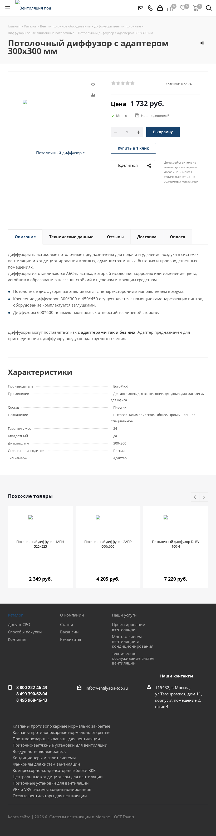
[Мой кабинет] (160, 8)
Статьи (66, 624)
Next (203, 497)
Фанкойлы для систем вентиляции (46, 764)
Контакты (17, 639)
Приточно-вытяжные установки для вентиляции (60, 745)
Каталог (15, 615)
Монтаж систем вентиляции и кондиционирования (132, 641)
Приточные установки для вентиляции (51, 783)
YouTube (204, 817)
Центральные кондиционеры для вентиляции (58, 776)
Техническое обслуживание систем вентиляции (133, 658)
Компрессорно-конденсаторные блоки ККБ (54, 770)
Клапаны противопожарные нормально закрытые (61, 726)
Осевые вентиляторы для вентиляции (50, 795)
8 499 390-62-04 (31, 694)
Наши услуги (124, 615)
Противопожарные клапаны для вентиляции (56, 738)
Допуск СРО (19, 624)
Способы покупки (25, 631)
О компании (72, 615)
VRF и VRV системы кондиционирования (52, 789)
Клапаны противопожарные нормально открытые (61, 732)
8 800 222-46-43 (31, 687)
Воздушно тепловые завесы (40, 751)
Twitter (191, 817)
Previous (195, 497)
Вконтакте (178, 817)
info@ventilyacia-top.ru (107, 688)
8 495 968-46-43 (31, 700)
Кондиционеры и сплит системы (44, 757)
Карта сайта (19, 816)
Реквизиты (70, 639)
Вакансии (69, 631)
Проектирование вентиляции (128, 627)
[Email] (140, 8)
